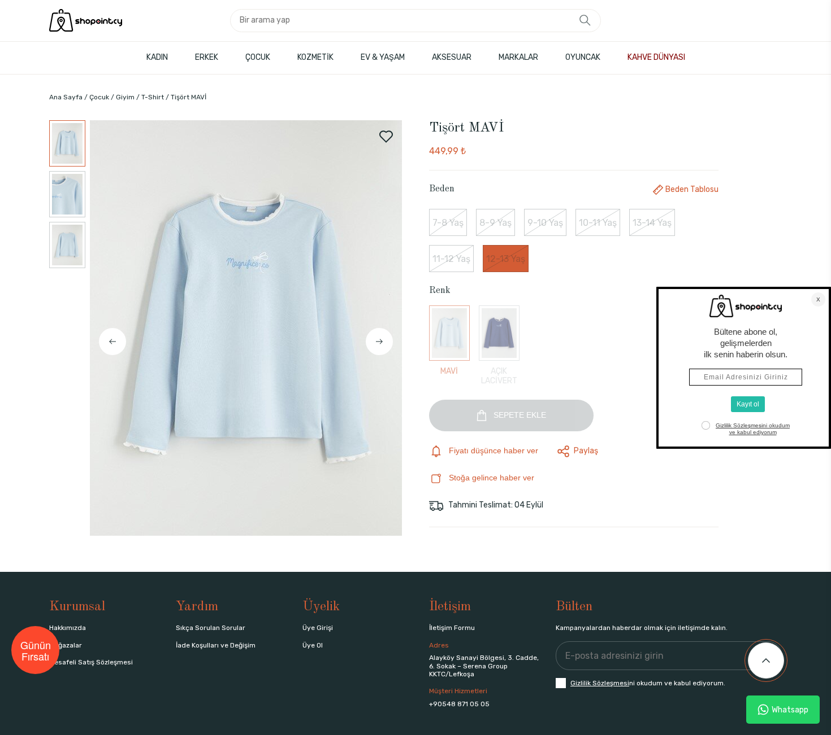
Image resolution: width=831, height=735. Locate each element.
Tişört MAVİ (188, 97)
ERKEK (206, 57)
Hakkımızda (67, 628)
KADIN (157, 57)
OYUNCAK (582, 57)
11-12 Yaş (451, 258)
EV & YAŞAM (383, 57)
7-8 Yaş (448, 222)
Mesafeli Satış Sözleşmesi (91, 662)
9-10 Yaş (545, 222)
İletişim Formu (452, 628)
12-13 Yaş (505, 258)
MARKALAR (518, 57)
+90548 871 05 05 (459, 704)
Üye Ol (312, 645)
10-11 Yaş (598, 222)
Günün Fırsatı (35, 650)
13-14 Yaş (652, 222)
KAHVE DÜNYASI (656, 57)
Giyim (125, 97)
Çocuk (99, 97)
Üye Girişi (317, 628)
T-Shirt (152, 97)
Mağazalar (65, 645)
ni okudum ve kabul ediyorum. (647, 683)
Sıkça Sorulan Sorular (210, 628)
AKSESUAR (451, 57)
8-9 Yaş (495, 222)
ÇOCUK (257, 57)
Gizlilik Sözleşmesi (599, 683)
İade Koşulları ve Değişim (216, 645)
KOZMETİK (315, 57)
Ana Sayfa (66, 97)
